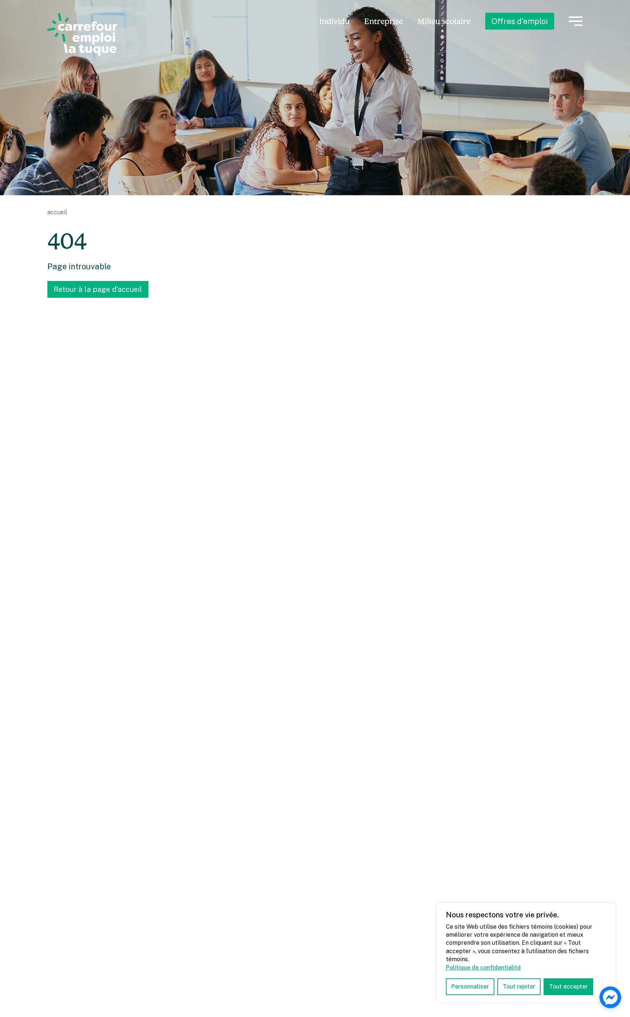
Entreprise (383, 21)
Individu (334, 21)
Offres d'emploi (519, 21)
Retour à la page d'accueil (98, 289)
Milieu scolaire (444, 21)
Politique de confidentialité (483, 967)
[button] (576, 21)
